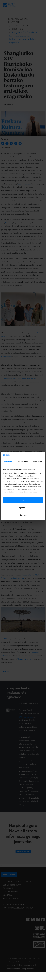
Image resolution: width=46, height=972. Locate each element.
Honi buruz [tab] (37, 461)
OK (23, 500)
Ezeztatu (23, 515)
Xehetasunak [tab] (23, 461)
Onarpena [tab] (8, 461)
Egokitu (22, 508)
